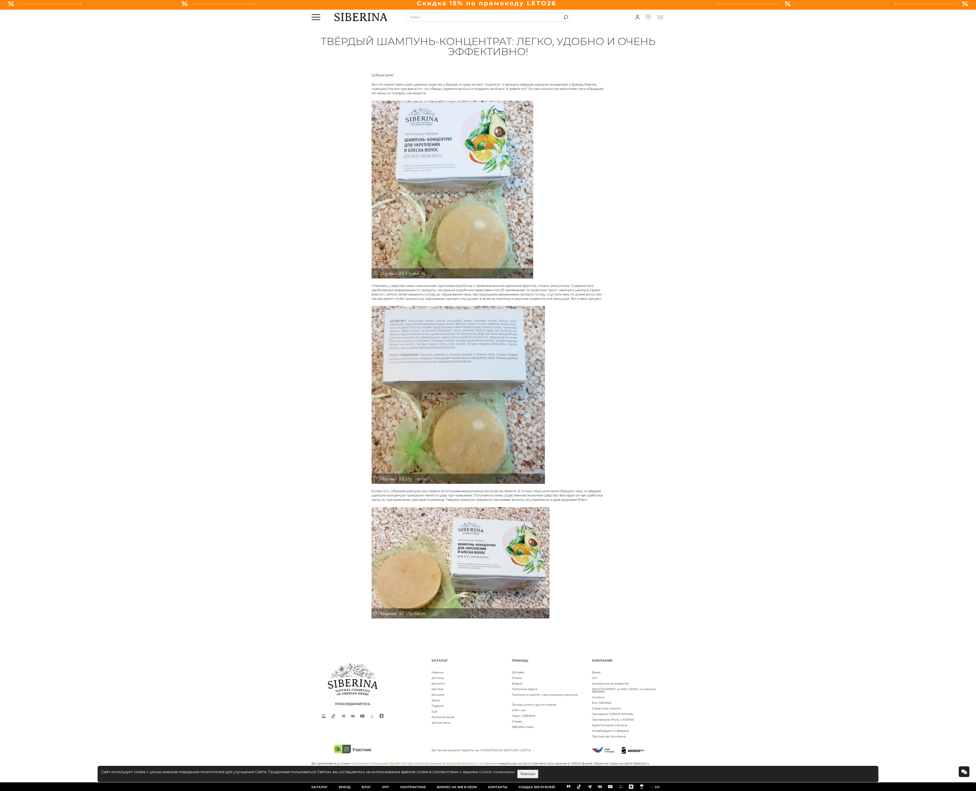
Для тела (437, 689)
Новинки (438, 672)
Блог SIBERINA (601, 703)
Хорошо (527, 773)
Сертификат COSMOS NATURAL (613, 714)
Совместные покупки (606, 708)
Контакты (598, 697)
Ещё (434, 711)
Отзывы (517, 721)
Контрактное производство (610, 683)
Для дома (438, 694)
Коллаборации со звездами (610, 731)
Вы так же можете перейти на (481, 750)
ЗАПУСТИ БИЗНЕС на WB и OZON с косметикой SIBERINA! (624, 690)
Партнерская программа (609, 736)
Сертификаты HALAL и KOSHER (613, 719)
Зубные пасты (441, 722)
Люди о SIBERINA (523, 716)
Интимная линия (443, 717)
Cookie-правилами (497, 772)
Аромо (436, 700)
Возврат (517, 683)
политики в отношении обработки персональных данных (396, 763)
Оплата (517, 678)
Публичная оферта (524, 689)
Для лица (438, 678)
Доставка (518, 672)
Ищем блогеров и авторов (609, 725)
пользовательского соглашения (471, 763)
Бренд (596, 672)
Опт (594, 678)
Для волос (438, 683)
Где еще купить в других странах (534, 704)
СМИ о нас (519, 710)
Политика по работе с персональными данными (545, 694)
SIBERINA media (522, 727)
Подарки (438, 706)
